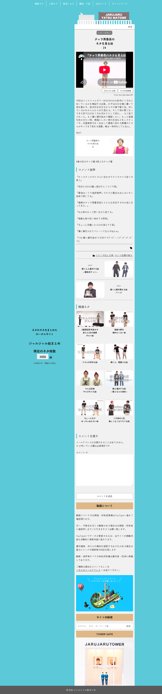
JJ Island (104, 596)
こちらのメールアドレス (88, 570)
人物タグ (53, 3)
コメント (82, 452)
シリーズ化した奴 (104, 255)
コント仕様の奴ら (123, 255)
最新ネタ (39, 3)
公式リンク (101, 3)
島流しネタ (68, 3)
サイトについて (119, 3)
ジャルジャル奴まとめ (44, 343)
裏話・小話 (84, 3)
